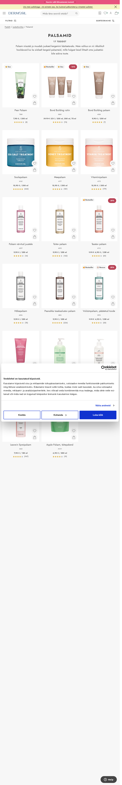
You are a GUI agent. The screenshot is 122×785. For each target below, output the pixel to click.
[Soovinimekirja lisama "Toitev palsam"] (74, 230)
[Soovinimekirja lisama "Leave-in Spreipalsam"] (35, 431)
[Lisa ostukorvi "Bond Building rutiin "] (74, 103)
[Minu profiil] (111, 13)
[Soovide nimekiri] (105, 13)
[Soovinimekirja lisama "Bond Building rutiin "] (74, 96)
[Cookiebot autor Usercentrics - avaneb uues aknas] (103, 368)
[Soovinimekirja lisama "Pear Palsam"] (35, 96)
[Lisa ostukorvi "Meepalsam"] (74, 170)
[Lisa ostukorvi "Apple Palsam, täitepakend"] (74, 437)
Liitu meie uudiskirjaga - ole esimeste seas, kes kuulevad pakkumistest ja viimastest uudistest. (58, 6)
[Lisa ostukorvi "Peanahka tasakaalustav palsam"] (74, 304)
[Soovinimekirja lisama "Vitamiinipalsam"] (113, 163)
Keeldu (22, 415)
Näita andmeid (103, 405)
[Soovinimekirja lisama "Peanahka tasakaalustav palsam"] (74, 297)
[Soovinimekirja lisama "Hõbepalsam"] (35, 297)
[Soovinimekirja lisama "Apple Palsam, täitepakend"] (74, 431)
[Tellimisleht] (100, 13)
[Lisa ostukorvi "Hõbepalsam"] (35, 304)
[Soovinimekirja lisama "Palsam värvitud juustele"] (35, 230)
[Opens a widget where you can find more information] (108, 780)
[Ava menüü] (4, 13)
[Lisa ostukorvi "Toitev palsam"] (74, 237)
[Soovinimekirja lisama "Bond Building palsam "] (113, 96)
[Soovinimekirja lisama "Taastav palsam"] (113, 230)
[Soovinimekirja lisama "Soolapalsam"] (35, 163)
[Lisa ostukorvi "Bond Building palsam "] (113, 103)
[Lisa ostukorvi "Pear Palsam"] (35, 103)
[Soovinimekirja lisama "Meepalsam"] (74, 163)
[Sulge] (115, 6)
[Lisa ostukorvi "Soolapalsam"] (35, 170)
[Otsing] (76, 13)
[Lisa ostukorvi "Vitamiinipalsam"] (113, 170)
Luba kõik (98, 415)
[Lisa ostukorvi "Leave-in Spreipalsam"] (35, 437)
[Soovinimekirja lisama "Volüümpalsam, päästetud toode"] (113, 297)
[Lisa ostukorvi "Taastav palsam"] (113, 237)
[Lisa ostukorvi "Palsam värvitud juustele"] (35, 237)
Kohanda (58, 415)
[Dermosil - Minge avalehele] (17, 13)
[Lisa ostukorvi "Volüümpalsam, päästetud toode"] (113, 304)
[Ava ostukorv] (116, 13)
